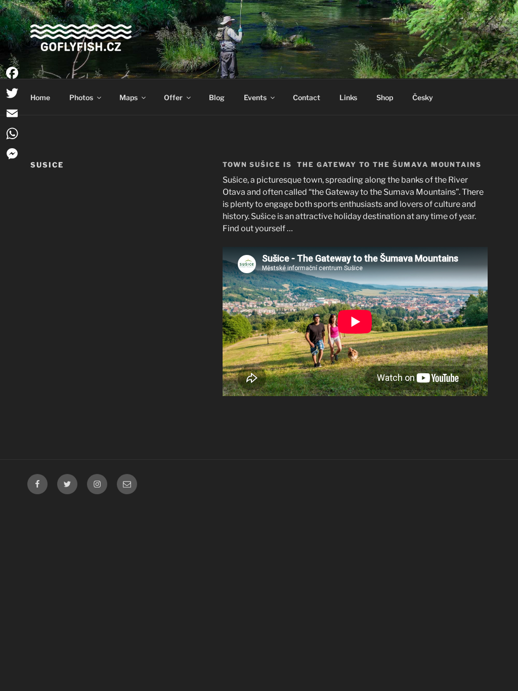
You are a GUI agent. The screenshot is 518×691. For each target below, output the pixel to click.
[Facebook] (12, 73)
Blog (217, 97)
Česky (422, 97)
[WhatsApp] (12, 133)
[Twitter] (12, 93)
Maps (128, 97)
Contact (306, 97)
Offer (173, 97)
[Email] (12, 113)
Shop (384, 97)
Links (348, 97)
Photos (81, 97)
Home (40, 97)
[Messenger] (12, 154)
